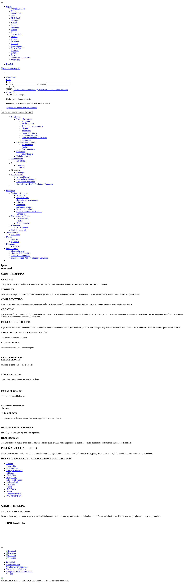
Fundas (25, 147)
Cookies (9, 574)
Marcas (9, 237)
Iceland (14, 30)
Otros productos (28, 149)
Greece (14, 23)
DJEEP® (20, 165)
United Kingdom (18, 9)
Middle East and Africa (20, 57)
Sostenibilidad (17, 158)
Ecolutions (20, 161)
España (9, 6)
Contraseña (42, 84)
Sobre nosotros (17, 175)
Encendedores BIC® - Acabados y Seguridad (34, 184)
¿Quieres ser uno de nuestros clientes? (52, 90)
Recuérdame (14, 87)
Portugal (14, 20)
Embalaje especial (23, 156)
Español (9, 64)
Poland (14, 39)
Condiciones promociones (16, 567)
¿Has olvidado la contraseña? (24, 90)
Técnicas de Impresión (25, 182)
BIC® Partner (27, 154)
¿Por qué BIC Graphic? (26, 179)
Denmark (15, 41)
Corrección (26, 140)
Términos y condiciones (16, 569)
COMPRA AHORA (15, 523)
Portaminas (26, 131)
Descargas (10, 244)
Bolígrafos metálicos (30, 135)
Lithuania (15, 50)
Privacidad (10, 562)
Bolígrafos (26, 121)
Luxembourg (16, 46)
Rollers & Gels (28, 124)
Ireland (14, 25)
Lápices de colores (29, 133)
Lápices (25, 128)
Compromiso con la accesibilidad (19, 571)
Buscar (29, 112)
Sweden (14, 43)
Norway (14, 37)
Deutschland (16, 13)
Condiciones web (13, 564)
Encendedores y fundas (25, 142)
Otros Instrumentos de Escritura (34, 138)
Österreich (15, 60)
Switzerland (16, 34)
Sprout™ (20, 168)
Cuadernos (20, 151)
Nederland (15, 18)
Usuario (9, 84)
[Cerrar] (2, 547)
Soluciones (15, 117)
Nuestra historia (22, 177)
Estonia (14, 53)
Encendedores (27, 144)
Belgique (15, 27)
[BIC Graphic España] (10, 68)
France (14, 11)
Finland (14, 32)
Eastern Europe (17, 48)
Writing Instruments (24, 119)
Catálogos (20, 172)
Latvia (13, 55)
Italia (13, 16)
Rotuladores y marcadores (32, 126)
